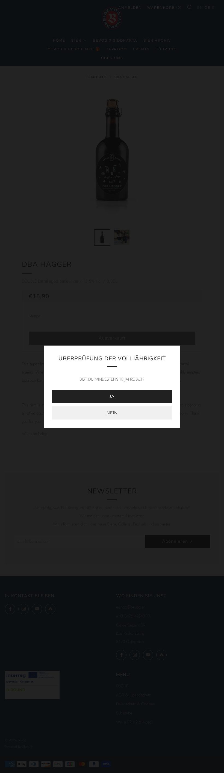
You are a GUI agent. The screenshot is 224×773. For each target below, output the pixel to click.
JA (112, 396)
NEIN (112, 413)
